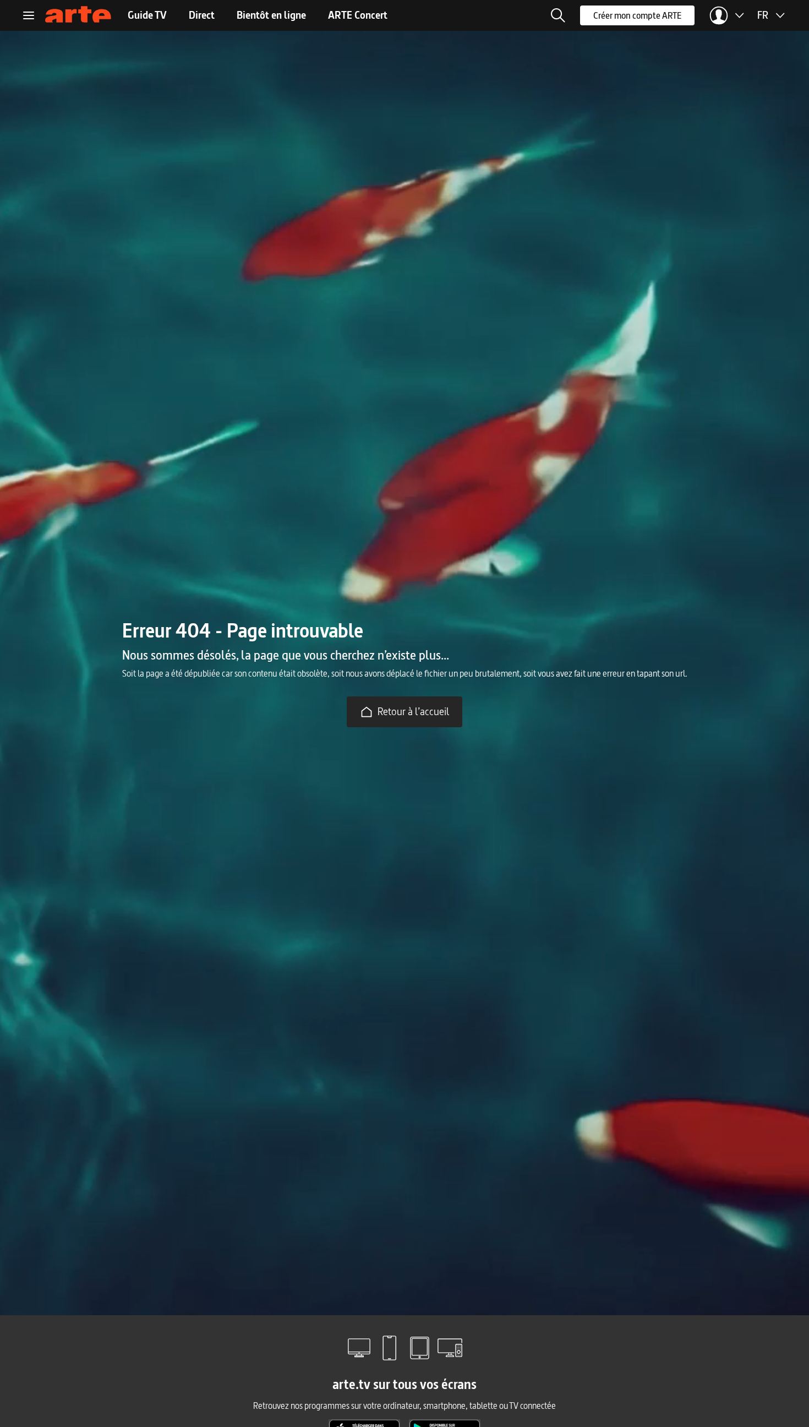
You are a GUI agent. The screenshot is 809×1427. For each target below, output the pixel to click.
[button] (558, 15)
